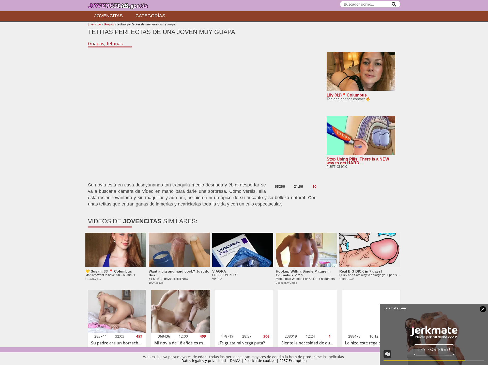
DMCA (235, 360)
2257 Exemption (293, 360)
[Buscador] (393, 4)
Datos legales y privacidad (203, 360)
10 (314, 186)
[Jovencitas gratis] (122, 5)
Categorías (150, 15)
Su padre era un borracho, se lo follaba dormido (137, 343)
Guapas (109, 24)
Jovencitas (108, 15)
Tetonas (114, 43)
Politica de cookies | (262, 360)
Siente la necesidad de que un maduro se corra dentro (333, 343)
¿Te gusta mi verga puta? (241, 343)
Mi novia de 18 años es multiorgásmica (191, 343)
